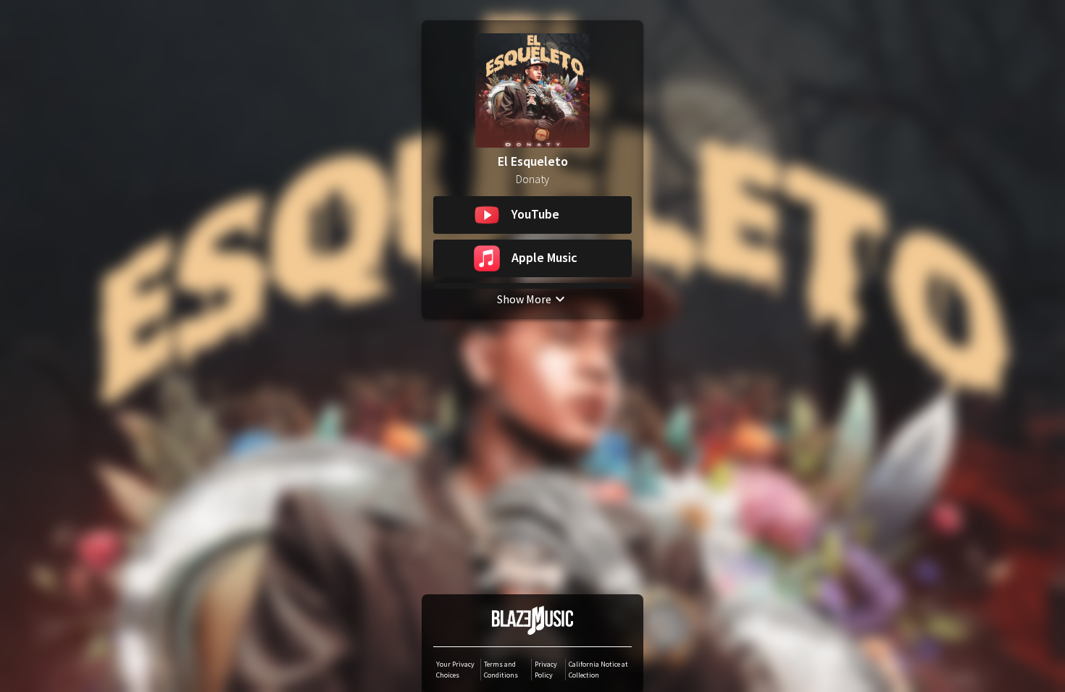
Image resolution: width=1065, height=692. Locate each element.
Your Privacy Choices (455, 669)
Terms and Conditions (501, 669)
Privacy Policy (546, 669)
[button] (532, 215)
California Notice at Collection (598, 669)
